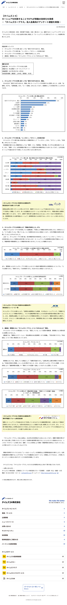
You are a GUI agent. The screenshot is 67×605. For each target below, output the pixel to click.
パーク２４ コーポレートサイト (32, 588)
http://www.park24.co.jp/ (48, 473)
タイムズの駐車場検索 (14, 556)
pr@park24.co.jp (26, 473)
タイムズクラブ (12, 567)
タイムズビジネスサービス (15, 573)
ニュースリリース (12, 7)
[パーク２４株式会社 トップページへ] (7, 499)
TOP (4, 7)
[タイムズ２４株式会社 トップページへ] (9, 4)
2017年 (21, 7)
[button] (33, 508)
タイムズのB (11, 578)
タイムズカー (11, 562)
